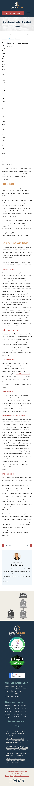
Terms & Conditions (22, 776)
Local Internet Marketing (23, 34)
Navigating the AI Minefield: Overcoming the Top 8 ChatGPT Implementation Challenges (17, 747)
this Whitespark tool (23, 374)
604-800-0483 (15, 696)
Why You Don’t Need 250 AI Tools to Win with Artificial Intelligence (15, 733)
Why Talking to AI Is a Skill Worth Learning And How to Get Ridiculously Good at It (17, 740)
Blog (13, 34)
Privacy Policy (10, 776)
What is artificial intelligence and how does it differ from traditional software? (15, 760)
